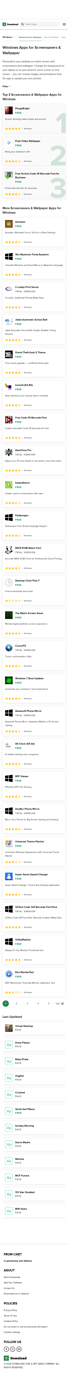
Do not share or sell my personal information (25, 1326)
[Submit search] (22, 24)
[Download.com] (10, 24)
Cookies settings (12, 1332)
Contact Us (9, 1288)
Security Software (51, 37)
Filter (5, 86)
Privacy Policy (10, 1310)
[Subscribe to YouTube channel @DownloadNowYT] (19, 1349)
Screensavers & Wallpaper (30, 37)
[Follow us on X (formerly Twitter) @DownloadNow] (12, 1349)
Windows (7, 37)
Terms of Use (10, 1315)
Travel (64, 37)
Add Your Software (13, 1282)
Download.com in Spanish (16, 1293)
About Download (12, 1277)
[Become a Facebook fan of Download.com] (6, 1349)
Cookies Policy (11, 1321)
